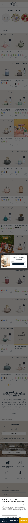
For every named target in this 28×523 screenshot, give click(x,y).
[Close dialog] (26, 255)
